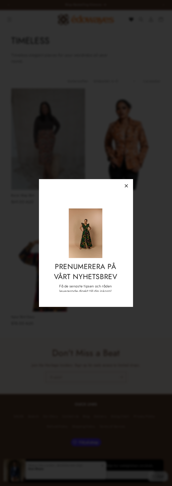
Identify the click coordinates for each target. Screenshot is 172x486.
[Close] (126, 186)
